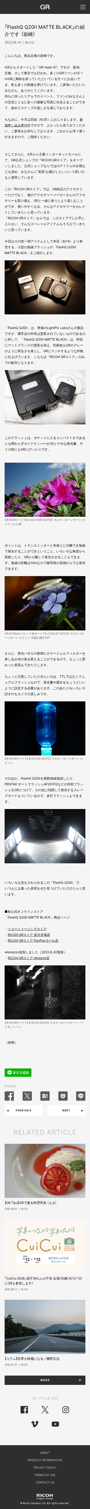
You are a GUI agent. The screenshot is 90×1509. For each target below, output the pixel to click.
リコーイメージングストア (27, 929)
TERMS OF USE (44, 1475)
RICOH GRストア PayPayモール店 (33, 940)
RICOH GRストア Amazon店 (28, 958)
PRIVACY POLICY (44, 1467)
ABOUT (45, 1452)
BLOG (29, 42)
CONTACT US (45, 1482)
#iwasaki (10, 1085)
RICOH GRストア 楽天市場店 (29, 935)
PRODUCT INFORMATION (44, 1460)
